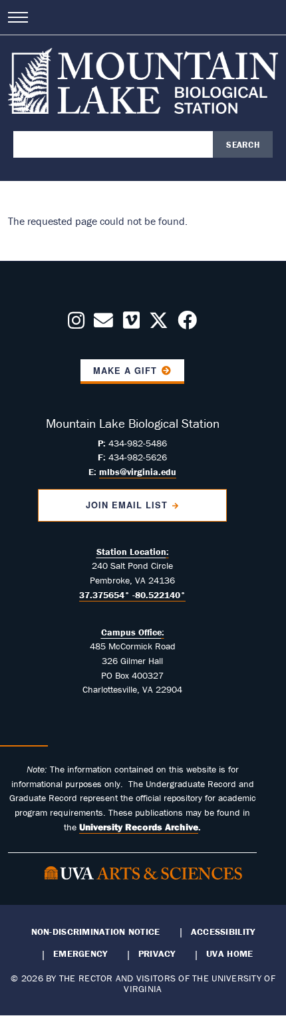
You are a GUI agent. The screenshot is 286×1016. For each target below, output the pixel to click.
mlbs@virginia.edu (137, 472)
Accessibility (223, 931)
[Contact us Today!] (103, 324)
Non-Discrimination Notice (95, 931)
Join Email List (127, 505)
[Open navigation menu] (18, 17)
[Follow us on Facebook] (187, 324)
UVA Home (229, 953)
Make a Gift (125, 371)
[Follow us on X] (158, 324)
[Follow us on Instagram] (76, 324)
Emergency (80, 953)
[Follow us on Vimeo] (131, 324)
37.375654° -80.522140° (132, 595)
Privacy (157, 953)
